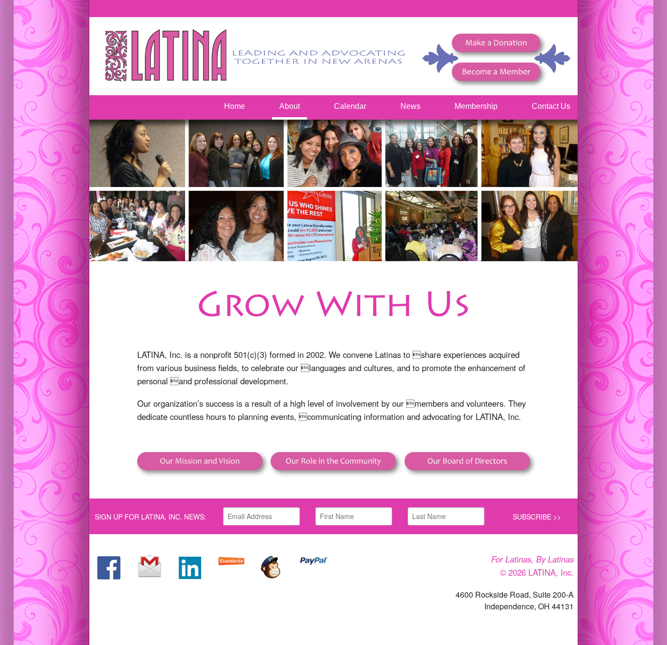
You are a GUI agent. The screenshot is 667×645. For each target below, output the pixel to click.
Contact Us (551, 106)
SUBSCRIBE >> (537, 516)
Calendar (350, 106)
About (289, 106)
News (410, 106)
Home (234, 106)
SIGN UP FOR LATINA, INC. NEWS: (150, 516)
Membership (476, 106)
